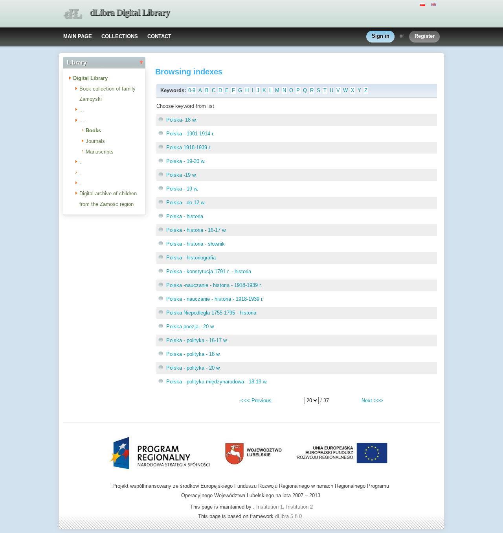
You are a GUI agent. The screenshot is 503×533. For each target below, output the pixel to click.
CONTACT (159, 36)
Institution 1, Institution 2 (284, 507)
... (81, 110)
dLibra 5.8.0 (289, 516)
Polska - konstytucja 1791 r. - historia (208, 271)
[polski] (423, 4)
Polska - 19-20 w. (186, 161)
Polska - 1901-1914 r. (190, 134)
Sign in (380, 36)
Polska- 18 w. (181, 120)
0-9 (191, 90)
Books (93, 130)
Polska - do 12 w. (186, 202)
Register (425, 36)
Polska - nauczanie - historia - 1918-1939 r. (215, 299)
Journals (95, 141)
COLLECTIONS (119, 36)
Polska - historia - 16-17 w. (196, 230)
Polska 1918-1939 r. (188, 147)
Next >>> (372, 400)
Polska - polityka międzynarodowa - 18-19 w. (217, 382)
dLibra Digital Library (130, 12)
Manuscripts (100, 152)
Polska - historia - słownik (195, 244)
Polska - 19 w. (182, 189)
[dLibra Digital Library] (73, 14)
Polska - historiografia (191, 258)
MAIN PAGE (77, 36)
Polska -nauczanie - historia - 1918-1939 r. (214, 285)
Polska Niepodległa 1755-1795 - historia (211, 313)
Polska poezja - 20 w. (190, 326)
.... (82, 120)
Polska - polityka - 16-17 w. (197, 340)
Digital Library (90, 78)
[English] (434, 4)
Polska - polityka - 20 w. (193, 368)
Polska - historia (184, 216)
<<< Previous (256, 400)
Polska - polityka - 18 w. (193, 354)
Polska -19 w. (181, 175)
